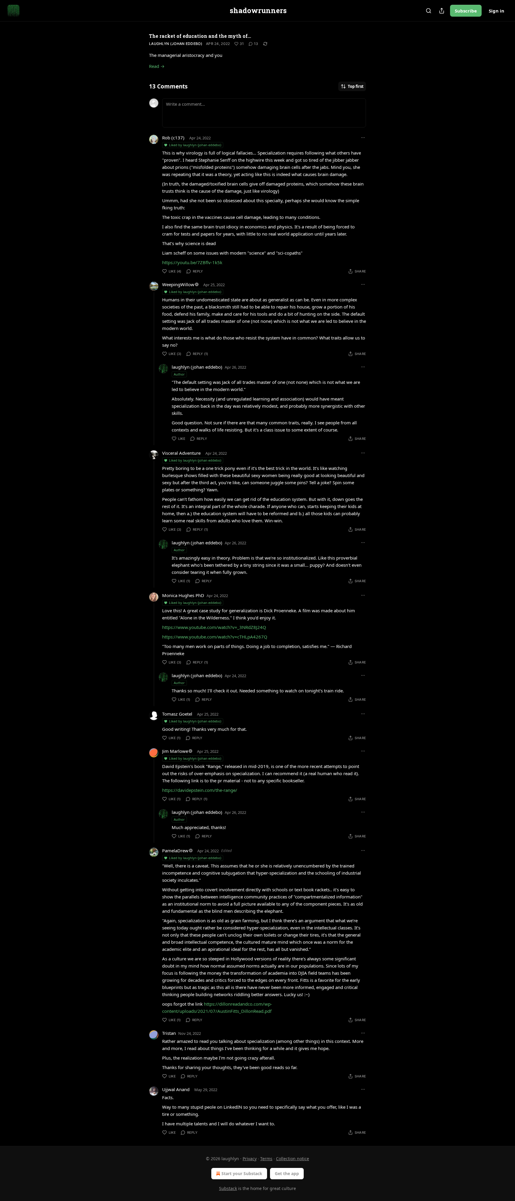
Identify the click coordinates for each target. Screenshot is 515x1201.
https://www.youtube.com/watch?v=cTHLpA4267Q (214, 637)
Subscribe (466, 11)
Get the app (287, 1173)
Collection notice (292, 1158)
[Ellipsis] (363, 137)
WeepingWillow (178, 284)
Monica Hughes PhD (183, 595)
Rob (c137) (173, 138)
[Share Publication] (442, 11)
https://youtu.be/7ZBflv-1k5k (192, 262)
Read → (157, 66)
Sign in (496, 11)
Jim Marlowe (175, 751)
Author (179, 374)
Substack (228, 1188)
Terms (266, 1158)
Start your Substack (241, 1173)
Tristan (169, 1033)
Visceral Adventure (181, 453)
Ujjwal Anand (176, 1089)
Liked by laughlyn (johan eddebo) (195, 145)
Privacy (250, 1158)
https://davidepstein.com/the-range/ (199, 790)
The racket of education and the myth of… (200, 36)
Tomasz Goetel (177, 714)
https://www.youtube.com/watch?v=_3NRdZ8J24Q (214, 627)
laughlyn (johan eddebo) (175, 43)
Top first (356, 86)
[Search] (429, 11)
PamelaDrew (175, 850)
